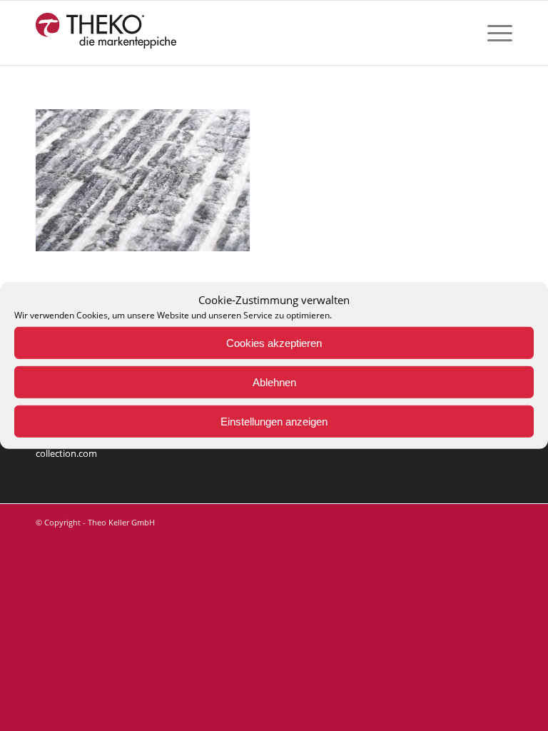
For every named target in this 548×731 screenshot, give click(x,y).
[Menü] (492, 33)
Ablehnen (274, 382)
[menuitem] (492, 33)
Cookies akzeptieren (274, 343)
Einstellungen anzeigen (274, 421)
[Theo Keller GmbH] (107, 33)
